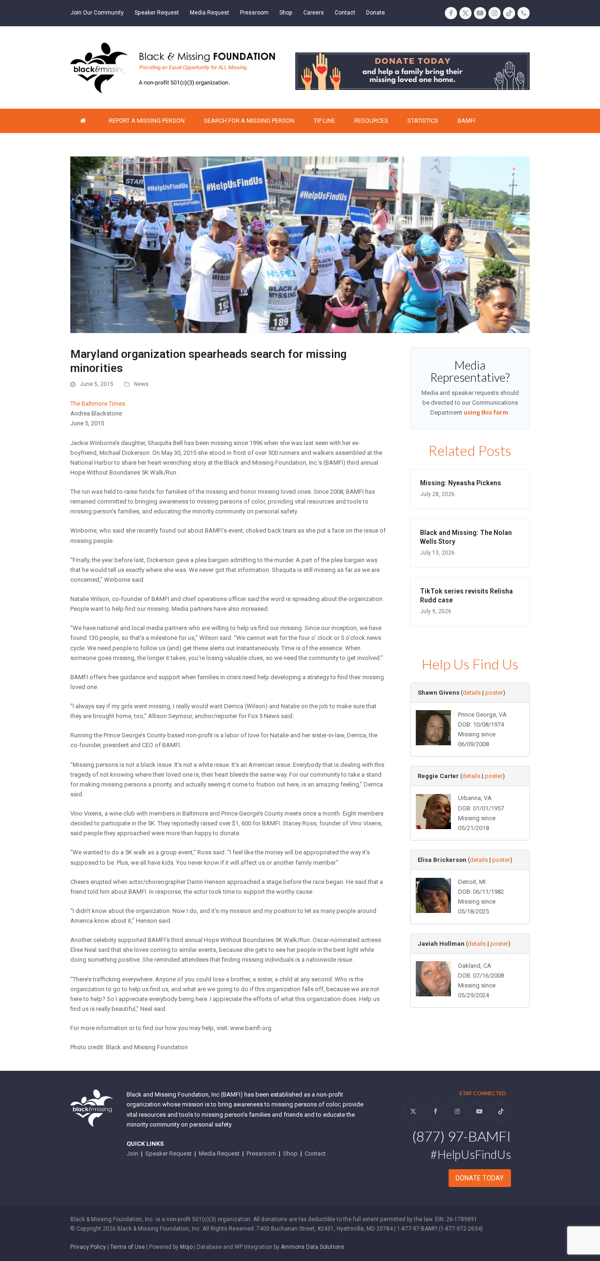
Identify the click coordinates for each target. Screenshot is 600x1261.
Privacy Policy (88, 1247)
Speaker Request (168, 1153)
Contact (315, 1153)
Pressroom (261, 1153)
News (141, 384)
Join (132, 1153)
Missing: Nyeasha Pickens (460, 483)
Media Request (219, 1153)
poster (494, 692)
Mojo (186, 1247)
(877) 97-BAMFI (461, 1135)
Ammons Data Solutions (312, 1247)
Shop (290, 1153)
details (472, 692)
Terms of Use (127, 1247)
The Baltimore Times (97, 403)
